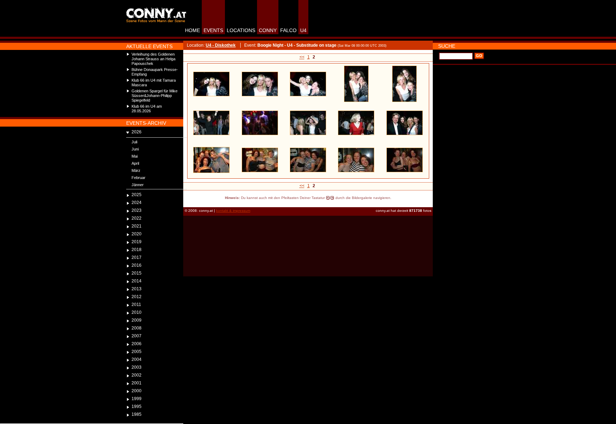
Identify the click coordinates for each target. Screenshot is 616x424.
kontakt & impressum (233, 211)
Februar (138, 177)
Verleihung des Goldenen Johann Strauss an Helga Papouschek (153, 59)
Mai (135, 156)
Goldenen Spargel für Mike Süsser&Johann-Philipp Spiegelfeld (155, 95)
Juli (134, 142)
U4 (303, 30)
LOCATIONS (241, 30)
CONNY (268, 30)
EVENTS (213, 30)
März (136, 170)
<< (301, 57)
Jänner (138, 185)
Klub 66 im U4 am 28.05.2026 (147, 108)
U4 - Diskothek (221, 45)
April (135, 163)
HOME (192, 30)
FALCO (288, 30)
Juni (135, 149)
